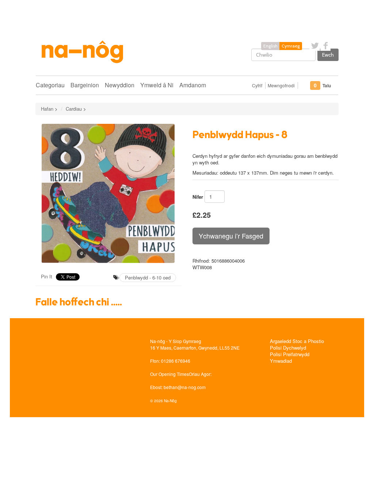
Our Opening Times (169, 374)
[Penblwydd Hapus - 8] (108, 193)
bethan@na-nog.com (185, 387)
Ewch (328, 55)
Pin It (46, 276)
